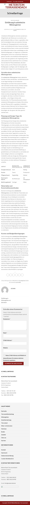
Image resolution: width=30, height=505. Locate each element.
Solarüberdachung (6, 420)
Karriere (3, 440)
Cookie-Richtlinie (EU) (7, 458)
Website (5, 348)
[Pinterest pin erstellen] (19, 275)
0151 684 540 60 (11, 477)
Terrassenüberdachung (7, 414)
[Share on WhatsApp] (7, 275)
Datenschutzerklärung (7, 455)
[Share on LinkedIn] (22, 275)
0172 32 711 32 (11, 391)
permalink (18, 282)
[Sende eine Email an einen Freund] (16, 275)
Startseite (4, 411)
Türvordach (4, 423)
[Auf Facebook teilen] (10, 275)
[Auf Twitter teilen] (13, 275)
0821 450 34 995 (11, 393)
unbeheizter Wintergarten (10, 77)
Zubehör (3, 434)
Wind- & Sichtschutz (6, 426)
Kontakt (3, 450)
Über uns (3, 437)
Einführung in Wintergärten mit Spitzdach (6, 300)
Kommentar (6, 319)
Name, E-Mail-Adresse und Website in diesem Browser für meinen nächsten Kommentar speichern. (14, 358)
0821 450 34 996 (8, 395)
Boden (3, 432)
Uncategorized (15, 20)
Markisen (3, 429)
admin (15, 30)
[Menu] (2, 6)
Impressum (4, 453)
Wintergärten (5, 417)
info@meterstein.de (10, 483)
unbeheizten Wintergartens (19, 236)
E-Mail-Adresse (7, 340)
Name (5, 333)
